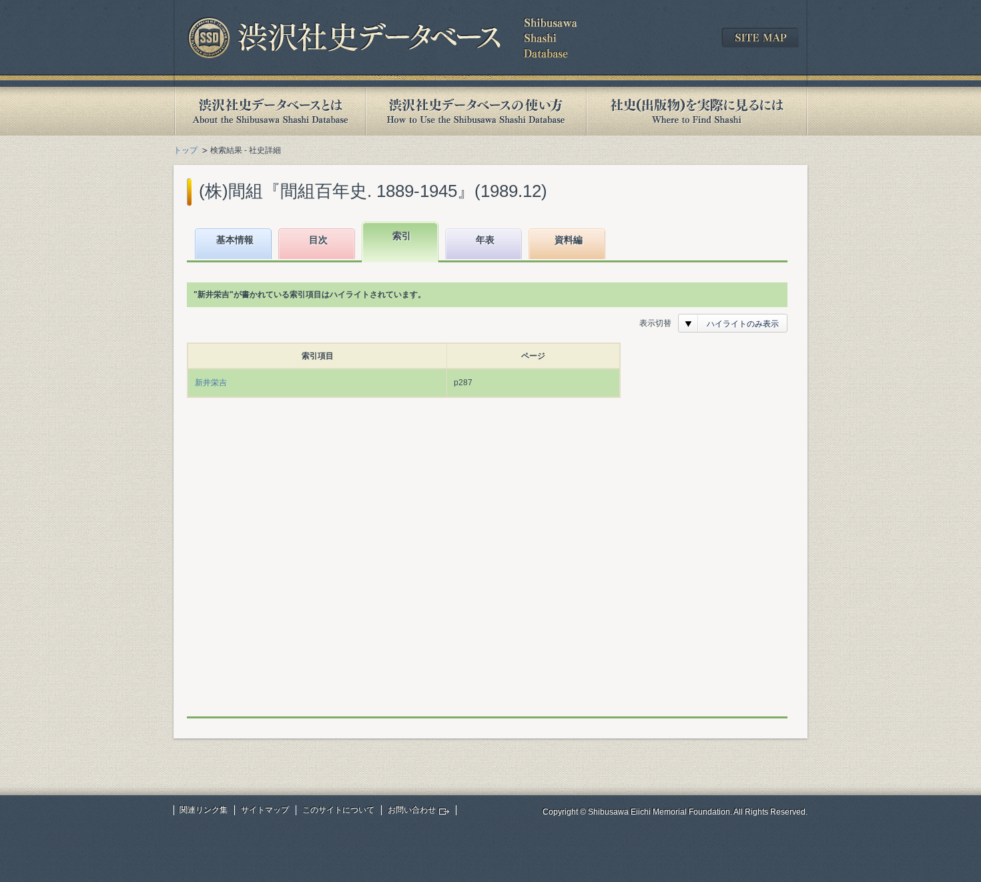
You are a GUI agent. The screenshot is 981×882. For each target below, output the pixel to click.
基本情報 (235, 239)
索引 (401, 235)
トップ (186, 150)
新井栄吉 (211, 382)
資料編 (569, 239)
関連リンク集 (204, 810)
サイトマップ (265, 810)
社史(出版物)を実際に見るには (696, 111)
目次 (318, 239)
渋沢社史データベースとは (269, 111)
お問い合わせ (412, 810)
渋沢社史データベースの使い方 (476, 111)
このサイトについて (338, 810)
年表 (485, 239)
